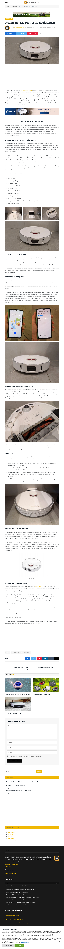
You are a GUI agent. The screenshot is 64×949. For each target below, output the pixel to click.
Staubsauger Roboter (16, 652)
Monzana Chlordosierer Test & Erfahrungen (18, 694)
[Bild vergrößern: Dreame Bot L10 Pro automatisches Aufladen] (20, 209)
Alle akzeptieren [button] (19, 945)
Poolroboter (11, 836)
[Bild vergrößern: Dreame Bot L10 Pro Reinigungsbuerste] (57, 209)
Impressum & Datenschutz (11, 864)
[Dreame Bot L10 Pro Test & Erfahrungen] (32, 50)
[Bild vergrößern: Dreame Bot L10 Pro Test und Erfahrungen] (57, 223)
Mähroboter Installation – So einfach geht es (17, 892)
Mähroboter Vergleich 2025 (42, 694)
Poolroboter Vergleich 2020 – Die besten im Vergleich (22, 781)
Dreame (7, 652)
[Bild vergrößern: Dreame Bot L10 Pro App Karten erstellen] (29, 307)
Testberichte (27, 652)
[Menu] (6, 2)
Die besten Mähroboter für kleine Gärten (16, 894)
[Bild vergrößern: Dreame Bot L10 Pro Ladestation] (39, 209)
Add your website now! (10, 873)
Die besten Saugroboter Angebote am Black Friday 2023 (20, 889)
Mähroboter (11, 838)
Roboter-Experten (19, 28)
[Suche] (58, 2)
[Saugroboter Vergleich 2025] (18, 704)
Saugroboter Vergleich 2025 (13, 713)
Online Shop (8, 866)
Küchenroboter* (12, 841)
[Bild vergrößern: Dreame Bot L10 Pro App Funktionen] (57, 307)
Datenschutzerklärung (26, 942)
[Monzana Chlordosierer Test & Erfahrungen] (18, 685)
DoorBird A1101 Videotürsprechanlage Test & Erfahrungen (20, 902)
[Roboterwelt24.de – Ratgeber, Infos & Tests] (32, 3)
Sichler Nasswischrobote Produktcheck (16, 905)
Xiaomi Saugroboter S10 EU (12, 915)
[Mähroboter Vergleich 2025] (46, 685)
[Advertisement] (32, 78)
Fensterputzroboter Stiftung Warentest (15, 785)
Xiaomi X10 (37, 586)
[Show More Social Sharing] (40, 33)
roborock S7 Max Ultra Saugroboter (14, 919)
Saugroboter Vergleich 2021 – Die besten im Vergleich (19, 793)
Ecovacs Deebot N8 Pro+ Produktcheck (16, 900)
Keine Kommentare (41, 28)
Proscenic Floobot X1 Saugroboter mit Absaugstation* (18, 923)
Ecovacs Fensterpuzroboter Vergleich (17, 886)
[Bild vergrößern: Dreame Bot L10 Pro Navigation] (57, 344)
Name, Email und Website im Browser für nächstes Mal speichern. (25, 756)
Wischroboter (11, 834)
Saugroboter (9, 18)
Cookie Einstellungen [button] (8, 945)
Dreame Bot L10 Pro (26, 90)
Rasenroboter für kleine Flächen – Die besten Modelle (19, 790)
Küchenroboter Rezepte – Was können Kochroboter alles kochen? (22, 897)
